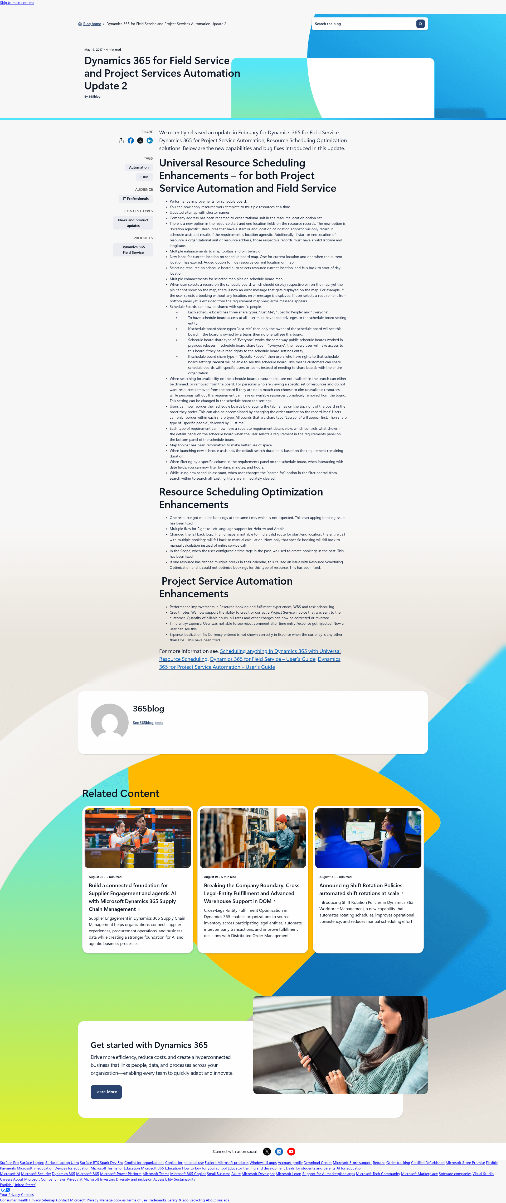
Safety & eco (178, 1200)
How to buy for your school (204, 1168)
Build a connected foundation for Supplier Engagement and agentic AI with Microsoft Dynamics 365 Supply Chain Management (132, 897)
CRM (144, 177)
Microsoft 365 (87, 1174)
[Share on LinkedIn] (150, 140)
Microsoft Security (36, 1174)
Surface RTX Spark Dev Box (101, 1163)
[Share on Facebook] (131, 140)
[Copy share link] (121, 140)
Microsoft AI (10, 1174)
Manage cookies (112, 1200)
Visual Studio (483, 1174)
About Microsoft (26, 1179)
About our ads (217, 1200)
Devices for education (72, 1168)
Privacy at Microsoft (83, 1179)
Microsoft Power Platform (121, 1174)
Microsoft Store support (352, 1163)
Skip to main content (17, 3)
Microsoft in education (35, 1168)
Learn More (106, 1092)
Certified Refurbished (428, 1163)
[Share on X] (140, 140)
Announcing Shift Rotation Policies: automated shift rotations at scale (361, 889)
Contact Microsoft (71, 1200)
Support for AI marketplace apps (328, 1174)
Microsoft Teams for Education (115, 1168)
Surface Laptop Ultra (62, 1163)
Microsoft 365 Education (161, 1168)
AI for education (350, 1168)
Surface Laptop (32, 1163)
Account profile (290, 1163)
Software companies (455, 1174)
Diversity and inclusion (134, 1179)
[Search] (420, 24)
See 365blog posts (148, 722)
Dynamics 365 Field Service (133, 250)
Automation (139, 167)
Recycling (197, 1200)
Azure (236, 1174)
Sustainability (184, 1179)
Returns (379, 1163)
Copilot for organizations (144, 1163)
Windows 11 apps (263, 1163)
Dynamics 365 (63, 1174)
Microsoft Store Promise (465, 1163)
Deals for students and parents (310, 1168)
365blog (94, 96)
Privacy (93, 1200)
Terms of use (137, 1200)
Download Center (318, 1163)
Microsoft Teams (156, 1174)
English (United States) (18, 1185)
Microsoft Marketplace (419, 1174)
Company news (53, 1179)
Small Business (218, 1174)
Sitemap (48, 1200)
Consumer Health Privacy (20, 1200)
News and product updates (133, 223)
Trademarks (157, 1200)
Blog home (92, 24)
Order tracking (398, 1163)
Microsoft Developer (258, 1174)
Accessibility (163, 1179)
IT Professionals (136, 199)
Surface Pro (9, 1163)
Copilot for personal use (184, 1163)
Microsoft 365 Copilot (188, 1174)
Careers (6, 1179)
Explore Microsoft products (227, 1163)
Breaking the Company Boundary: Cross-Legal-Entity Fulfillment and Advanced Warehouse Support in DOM (252, 893)
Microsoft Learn (288, 1174)
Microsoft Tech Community (378, 1174)
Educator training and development (256, 1168)
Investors (107, 1179)
